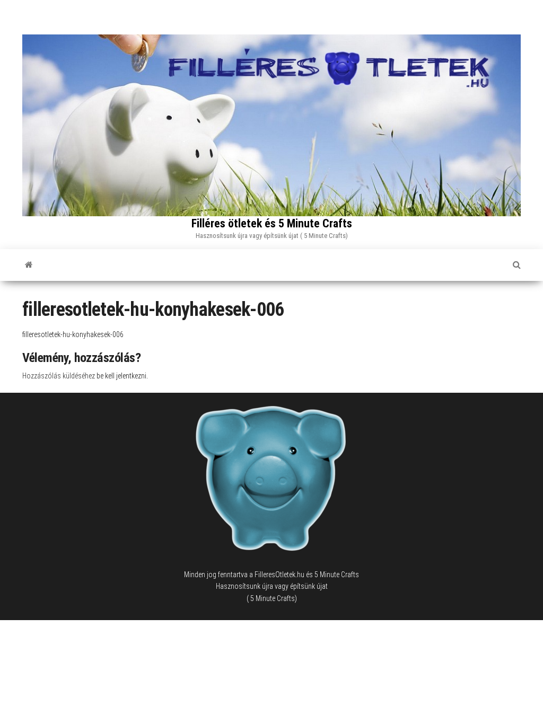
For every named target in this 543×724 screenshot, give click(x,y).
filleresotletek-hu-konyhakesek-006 (73, 334)
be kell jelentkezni (121, 376)
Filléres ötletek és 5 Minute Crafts (271, 223)
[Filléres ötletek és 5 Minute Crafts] (28, 265)
